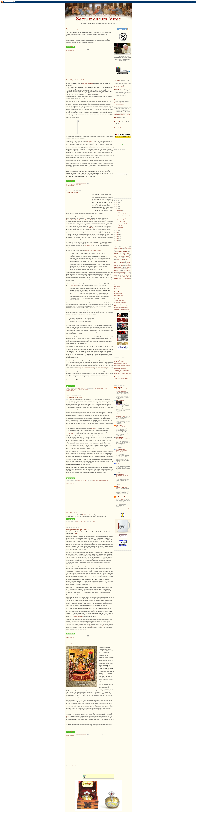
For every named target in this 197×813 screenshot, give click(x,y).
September (119, 210)
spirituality (125, 276)
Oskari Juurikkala (118, 99)
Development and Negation (120, 368)
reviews (115, 275)
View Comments (70, 50)
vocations (106, 635)
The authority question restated (120, 96)
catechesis (128, 250)
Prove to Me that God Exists (120, 363)
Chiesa (115, 284)
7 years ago (128, 114)
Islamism (122, 262)
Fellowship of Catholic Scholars (121, 307)
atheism (95, 183)
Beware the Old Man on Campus (123, 438)
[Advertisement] (79, 65)
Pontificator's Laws (118, 297)
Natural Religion (117, 376)
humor (115, 262)
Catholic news (101, 183)
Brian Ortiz (117, 89)
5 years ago (122, 104)
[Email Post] (88, 183)
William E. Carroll (84, 82)
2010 (117, 230)
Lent (117, 263)
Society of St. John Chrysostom (121, 309)
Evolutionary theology (72, 192)
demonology (126, 253)
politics (68, 184)
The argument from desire (74, 397)
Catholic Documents (118, 298)
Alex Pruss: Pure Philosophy (123, 496)
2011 (117, 208)
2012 (117, 206)
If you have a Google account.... (75, 29)
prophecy (116, 273)
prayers (128, 272)
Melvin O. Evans (118, 121)
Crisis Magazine (120, 474)
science (82, 389)
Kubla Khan (70, 433)
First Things (117, 286)
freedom (128, 260)
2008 (117, 234)
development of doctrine (121, 255)
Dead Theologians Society (120, 304)
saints (121, 275)
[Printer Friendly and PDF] (70, 47)
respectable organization (87, 83)
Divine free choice (120, 465)
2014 (117, 202)
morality (116, 268)
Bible (129, 248)
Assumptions (70, 644)
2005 (117, 240)
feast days (99, 734)
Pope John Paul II (88, 245)
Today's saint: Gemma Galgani (119, 114)
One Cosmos (119, 425)
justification (129, 262)
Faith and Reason (118, 293)
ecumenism (128, 258)
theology (78, 184)
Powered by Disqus (118, 127)
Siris (117, 486)
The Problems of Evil (119, 361)
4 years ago (122, 86)
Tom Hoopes (117, 80)
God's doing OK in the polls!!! (75, 80)
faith (118, 259)
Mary (122, 265)
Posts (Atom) (75, 765)
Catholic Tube (117, 290)
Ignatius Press (117, 291)
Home (90, 763)
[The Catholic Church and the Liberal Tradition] (122, 326)
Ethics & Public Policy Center (121, 305)
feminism (116, 260)
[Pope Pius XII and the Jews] (122, 344)
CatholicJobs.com (120, 449)
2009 (117, 232)
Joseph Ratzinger (90, 227)
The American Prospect (118, 124)
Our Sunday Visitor (118, 295)
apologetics (96, 388)
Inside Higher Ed (120, 413)
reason (73, 389)
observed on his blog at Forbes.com (93, 250)
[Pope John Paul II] (122, 321)
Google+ (68, 716)
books (123, 250)
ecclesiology (117, 258)
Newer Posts (69, 763)
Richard (116, 117)
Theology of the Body (119, 300)
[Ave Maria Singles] (123, 517)
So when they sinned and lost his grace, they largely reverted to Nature (93, 367)
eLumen (75, 533)
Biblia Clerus (117, 288)
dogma (115, 256)
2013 (117, 204)
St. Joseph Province (77, 616)
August (119, 212)
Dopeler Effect (125, 256)
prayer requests (121, 272)
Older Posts (111, 763)
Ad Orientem (119, 387)
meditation (101, 635)
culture (95, 635)
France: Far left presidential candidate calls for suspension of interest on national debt (123, 390)
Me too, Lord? (116, 86)
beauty (126, 248)
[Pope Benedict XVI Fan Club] (122, 317)
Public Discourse (120, 437)
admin (94, 521)
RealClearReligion (120, 400)
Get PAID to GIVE (71, 513)
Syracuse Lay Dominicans (120, 302)
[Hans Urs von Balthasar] (122, 330)
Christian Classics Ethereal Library (122, 311)
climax (102, 196)
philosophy (109, 183)
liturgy (127, 264)
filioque (121, 261)
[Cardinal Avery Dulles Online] (122, 333)
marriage (116, 265)
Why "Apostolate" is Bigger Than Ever (77, 530)
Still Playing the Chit (118, 360)
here (84, 592)
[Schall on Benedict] (122, 341)
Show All (129, 508)
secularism (116, 276)
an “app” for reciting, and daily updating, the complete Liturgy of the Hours (90, 625)
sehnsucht (93, 428)
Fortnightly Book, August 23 (122, 487)
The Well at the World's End (95, 432)
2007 (117, 236)
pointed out (89, 141)
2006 (117, 238)
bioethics (119, 250)
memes (128, 267)
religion (73, 184)
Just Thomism (119, 463)
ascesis (116, 248)
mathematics (127, 265)
